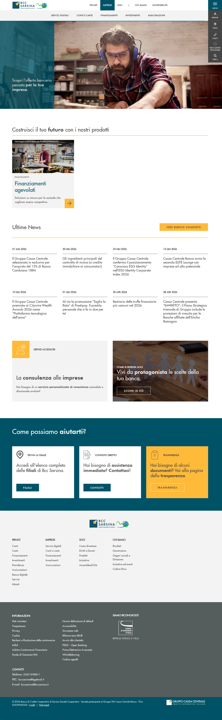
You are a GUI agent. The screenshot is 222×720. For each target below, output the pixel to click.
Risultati (117, 546)
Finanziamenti (20, 555)
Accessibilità (69, 626)
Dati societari (19, 621)
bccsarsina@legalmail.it (31, 679)
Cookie (16, 635)
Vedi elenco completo (183, 227)
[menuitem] (60, 15)
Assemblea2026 (88, 565)
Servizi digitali (53, 546)
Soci (82, 539)
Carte (15, 550)
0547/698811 (31, 674)
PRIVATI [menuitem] (93, 5)
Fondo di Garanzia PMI (34, 654)
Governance (119, 550)
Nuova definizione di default (77, 621)
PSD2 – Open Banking (85, 645)
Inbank (15, 584)
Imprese (50, 539)
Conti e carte (52, 550)
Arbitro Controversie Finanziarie (34, 649)
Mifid (15, 645)
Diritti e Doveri (87, 550)
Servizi (16, 579)
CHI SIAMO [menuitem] (141, 5)
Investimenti (18, 560)
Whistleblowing (70, 654)
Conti (15, 546)
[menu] (128, 5)
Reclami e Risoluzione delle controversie (33, 640)
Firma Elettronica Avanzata (77, 649)
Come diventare (87, 546)
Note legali (44, 704)
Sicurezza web (70, 630)
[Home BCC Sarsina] (30, 5)
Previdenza (18, 565)
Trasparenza (18, 626)
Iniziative (84, 560)
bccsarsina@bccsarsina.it (35, 684)
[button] (215, 5)
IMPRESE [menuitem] (107, 5)
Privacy (16, 630)
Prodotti (83, 555)
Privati (16, 539)
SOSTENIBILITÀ (159, 5)
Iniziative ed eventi (123, 564)
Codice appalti (83, 659)
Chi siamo (119, 539)
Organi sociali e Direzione (121, 557)
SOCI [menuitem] (120, 5)
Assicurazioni (19, 569)
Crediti (32, 704)
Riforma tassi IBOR (85, 635)
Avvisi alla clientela (72, 640)
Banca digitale (20, 574)
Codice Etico (119, 569)
